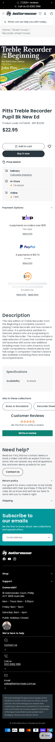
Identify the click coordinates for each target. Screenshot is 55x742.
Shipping (7, 500)
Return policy (10, 480)
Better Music (22, 723)
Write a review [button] (27, 433)
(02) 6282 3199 (12, 664)
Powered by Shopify (36, 723)
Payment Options (12, 207)
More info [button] (27, 233)
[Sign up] (48, 537)
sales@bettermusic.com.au (20, 683)
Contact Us (13, 472)
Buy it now (23, 153)
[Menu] (3, 13)
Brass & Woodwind (17, 406)
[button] (49, 146)
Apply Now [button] (33, 294)
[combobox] (27, 22)
